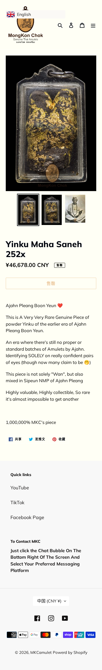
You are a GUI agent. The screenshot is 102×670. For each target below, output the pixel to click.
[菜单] (93, 25)
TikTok (17, 502)
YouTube (19, 488)
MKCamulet (41, 652)
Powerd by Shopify (70, 652)
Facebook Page (27, 517)
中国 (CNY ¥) (49, 601)
